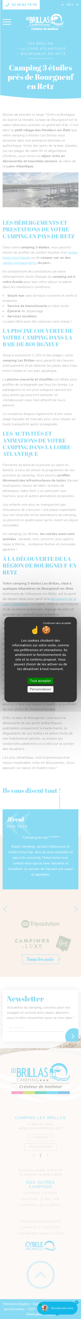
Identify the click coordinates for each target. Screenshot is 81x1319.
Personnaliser (40, 689)
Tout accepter (40, 680)
